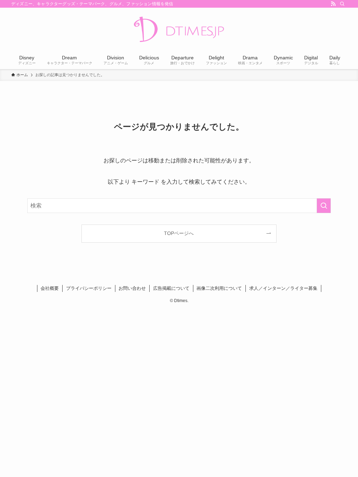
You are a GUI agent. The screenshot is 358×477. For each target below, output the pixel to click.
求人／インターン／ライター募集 (283, 288)
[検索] (342, 4)
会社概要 (50, 288)
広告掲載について (171, 288)
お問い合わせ (132, 288)
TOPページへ (179, 233)
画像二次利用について (219, 288)
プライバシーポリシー (89, 288)
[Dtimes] (179, 30)
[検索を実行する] (324, 205)
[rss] (333, 4)
